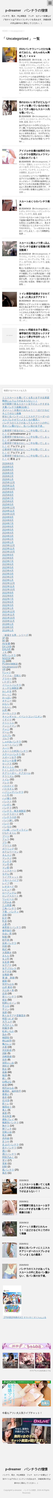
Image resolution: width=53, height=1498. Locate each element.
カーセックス (9, 713)
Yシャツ (6, 672)
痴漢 (35, 214)
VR (34, 343)
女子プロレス (9, 968)
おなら (5, 704)
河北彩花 (7, 1050)
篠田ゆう (7, 1107)
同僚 (4, 946)
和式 (4, 949)
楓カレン (7, 1044)
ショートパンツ (40, 164)
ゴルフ (5, 738)
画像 (21, 122)
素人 (4, 1110)
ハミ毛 (5, 795)
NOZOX (6, 658)
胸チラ (5, 1125)
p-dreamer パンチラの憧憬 (26, 10)
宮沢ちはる (8, 984)
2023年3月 (8, 573)
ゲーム (5, 732)
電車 (4, 1163)
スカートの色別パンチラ (15, 751)
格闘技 (5, 1037)
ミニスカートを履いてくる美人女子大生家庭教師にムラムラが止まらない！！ (34, 1188)
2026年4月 (8, 470)
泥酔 (4, 1053)
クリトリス (8, 722)
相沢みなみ (8, 1088)
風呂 (4, 1173)
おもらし (7, 707)
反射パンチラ (9, 943)
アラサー (7, 678)
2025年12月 (8, 482)
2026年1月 (8, 479)
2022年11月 (8, 586)
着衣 (4, 1097)
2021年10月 (8, 618)
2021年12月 (8, 611)
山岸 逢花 (7, 987)
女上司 (5, 959)
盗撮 (26, 122)
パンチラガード (10, 814)
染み (4, 1034)
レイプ (5, 883)
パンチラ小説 (9, 817)
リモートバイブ (10, 880)
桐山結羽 (7, 1040)
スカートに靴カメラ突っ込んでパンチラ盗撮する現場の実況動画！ (34, 246)
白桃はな (7, 1081)
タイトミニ (8, 767)
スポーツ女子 (9, 757)
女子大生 (28, 262)
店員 (4, 993)
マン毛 (5, 864)
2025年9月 (8, 492)
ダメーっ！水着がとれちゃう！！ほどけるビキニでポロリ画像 (34, 1230)
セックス (7, 763)
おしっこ (7, 694)
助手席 (5, 940)
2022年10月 (8, 589)
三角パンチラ (9, 908)
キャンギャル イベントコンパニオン (22, 716)
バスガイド (8, 785)
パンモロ (40, 256)
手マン (5, 1009)
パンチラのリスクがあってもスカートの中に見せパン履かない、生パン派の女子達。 (34, 1272)
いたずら (7, 682)
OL (3, 661)
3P (3, 638)
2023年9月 (8, 555)
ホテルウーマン (10, 852)
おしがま (7, 691)
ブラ (4, 842)
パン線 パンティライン (15, 830)
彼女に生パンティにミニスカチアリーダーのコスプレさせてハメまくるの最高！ (34, 1251)
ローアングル (44, 119)
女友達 (22, 349)
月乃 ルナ (39, 70)
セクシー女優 (9, 760)
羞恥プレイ (8, 1119)
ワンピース (8, 899)
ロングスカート (10, 896)
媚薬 (4, 981)
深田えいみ (8, 1062)
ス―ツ (5, 748)
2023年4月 (8, 570)
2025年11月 (8, 485)
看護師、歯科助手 (11, 1091)
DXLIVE (6, 649)
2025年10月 (8, 488)
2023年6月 (8, 564)
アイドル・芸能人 (11, 675)
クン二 (5, 729)
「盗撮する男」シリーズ (15, 635)
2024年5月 (8, 529)
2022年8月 (8, 596)
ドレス (5, 782)
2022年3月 (8, 605)
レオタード (8, 886)
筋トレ (5, 1103)
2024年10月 (8, 514)
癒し (4, 1078)
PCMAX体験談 (10, 664)
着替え (5, 1094)
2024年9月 (8, 517)
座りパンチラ (28, 70)
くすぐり (7, 719)
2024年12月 (8, 507)
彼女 (4, 1000)
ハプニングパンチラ (12, 792)
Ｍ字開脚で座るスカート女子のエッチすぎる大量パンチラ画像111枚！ (34, 1209)
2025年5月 (8, 504)
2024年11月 (8, 511)
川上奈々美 (8, 990)
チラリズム (31, 65)
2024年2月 (8, 539)
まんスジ (7, 855)
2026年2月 (8, 476)
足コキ (5, 1141)
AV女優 (38, 60)
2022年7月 (8, 599)
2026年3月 (8, 473)
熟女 (4, 1069)
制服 (4, 937)
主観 (4, 915)
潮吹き (5, 1066)
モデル (5, 874)
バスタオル (8, 789)
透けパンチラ (9, 1154)
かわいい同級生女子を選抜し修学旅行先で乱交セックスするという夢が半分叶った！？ (34, 333)
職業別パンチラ (10, 1122)
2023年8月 (8, 558)
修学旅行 (45, 346)
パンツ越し (8, 820)
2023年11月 (8, 548)
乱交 (4, 918)
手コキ (5, 1006)
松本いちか (8, 1031)
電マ (4, 1160)
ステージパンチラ (11, 754)
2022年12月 (8, 583)
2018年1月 (8, 630)
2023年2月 (8, 577)
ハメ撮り (7, 798)
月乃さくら (8, 1025)
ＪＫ (45, 60)
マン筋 (5, 867)
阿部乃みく (8, 1157)
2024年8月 (8, 520)
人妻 (4, 924)
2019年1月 (8, 624)
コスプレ (7, 735)
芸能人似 (7, 1132)
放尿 (4, 1012)
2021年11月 (8, 614)
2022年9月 (8, 592)
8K (3, 640)
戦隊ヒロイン (9, 1003)
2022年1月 (8, 608)
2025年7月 (8, 498)
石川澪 (27, 73)
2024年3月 (8, 536)
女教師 (5, 974)
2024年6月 (8, 526)
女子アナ (7, 965)
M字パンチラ (9, 655)
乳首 (4, 921)
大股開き (23, 172)
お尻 (4, 710)
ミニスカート (30, 68)
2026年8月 (8, 463)
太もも (5, 955)
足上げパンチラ (34, 172)
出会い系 (7, 933)
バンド (5, 823)
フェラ (38, 346)
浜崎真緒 (7, 1056)
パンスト (7, 801)
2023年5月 (8, 567)
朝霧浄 (5, 1028)
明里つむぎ (8, 1018)
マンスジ (7, 858)
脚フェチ (7, 1129)
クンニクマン (9, 726)
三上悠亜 (7, 905)
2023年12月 (8, 545)
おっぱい (40, 343)
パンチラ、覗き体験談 (14, 811)
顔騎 (4, 1166)
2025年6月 (8, 501)
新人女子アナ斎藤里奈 (14, 1015)
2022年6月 (8, 602)
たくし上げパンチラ (12, 770)
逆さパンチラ (37, 73)
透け (4, 1151)
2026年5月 (8, 466)
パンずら (7, 804)
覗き (33, 349)
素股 (4, 1113)
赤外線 (5, 1138)
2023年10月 (8, 551)
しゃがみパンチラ (11, 741)
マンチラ (7, 861)
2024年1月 (8, 542)
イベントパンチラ (11, 685)
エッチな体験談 (10, 688)
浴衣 (28, 349)
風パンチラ (8, 1170)
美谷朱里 (7, 1116)
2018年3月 (8, 627)
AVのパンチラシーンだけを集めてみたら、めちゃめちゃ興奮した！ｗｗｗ (35, 52)
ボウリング (8, 848)
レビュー (7, 889)
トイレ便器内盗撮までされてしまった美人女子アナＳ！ (34, 295)
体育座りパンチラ (11, 927)
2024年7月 (8, 523)
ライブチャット (10, 877)
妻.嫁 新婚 (8, 977)
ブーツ (5, 836)
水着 (4, 1047)
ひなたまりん (9, 833)
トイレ (5, 779)
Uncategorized (36, 62)
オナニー (7, 700)
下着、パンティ (10, 911)
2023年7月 (8, 561)
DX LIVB (6, 646)
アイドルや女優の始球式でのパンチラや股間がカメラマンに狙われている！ (34, 154)
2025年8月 (8, 495)
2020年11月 (8, 621)
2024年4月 (8, 533)
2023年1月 (8, 580)
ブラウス (7, 845)
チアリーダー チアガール (16, 773)
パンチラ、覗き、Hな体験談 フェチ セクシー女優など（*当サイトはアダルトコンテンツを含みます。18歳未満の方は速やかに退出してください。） (26, 1479)
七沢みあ (7, 902)
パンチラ (40, 65)
